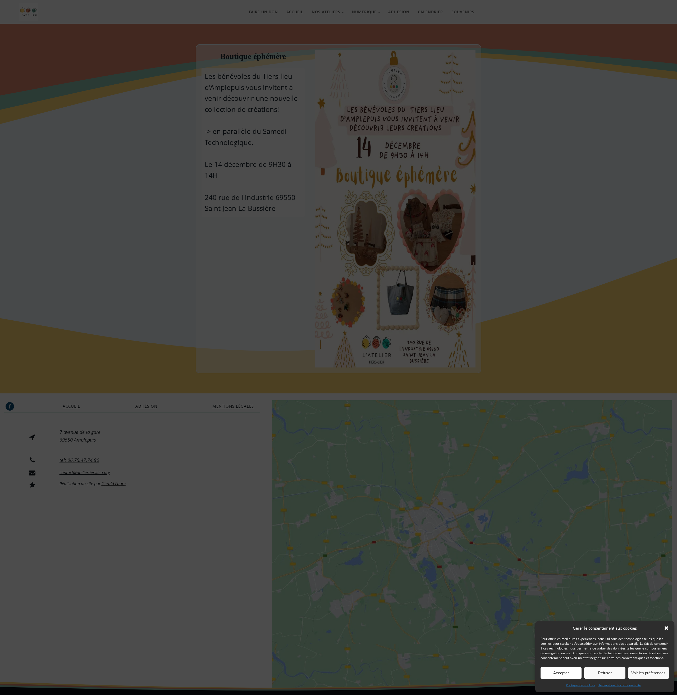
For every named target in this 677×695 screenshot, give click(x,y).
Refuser (605, 673)
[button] (666, 628)
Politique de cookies (580, 685)
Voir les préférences (648, 673)
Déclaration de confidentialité (619, 685)
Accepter (561, 673)
